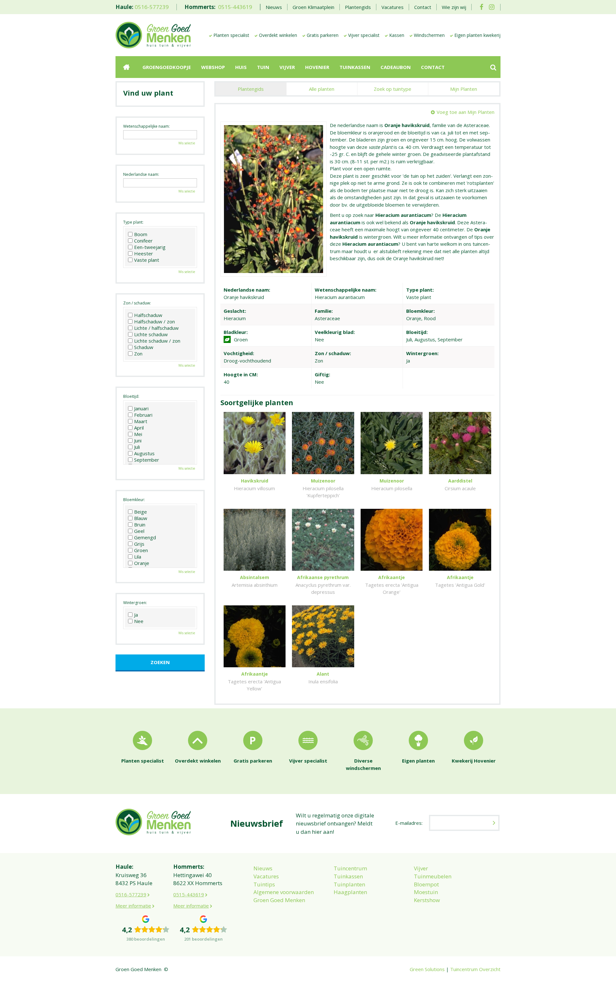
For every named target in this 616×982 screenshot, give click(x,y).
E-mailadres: (409, 823)
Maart (140, 421)
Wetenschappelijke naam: (146, 126)
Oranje (141, 563)
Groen (141, 550)
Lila (137, 556)
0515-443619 (235, 7)
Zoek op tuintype (392, 89)
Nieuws (262, 868)
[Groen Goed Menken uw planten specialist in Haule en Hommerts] (153, 34)
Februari (143, 415)
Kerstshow (427, 900)
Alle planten (321, 89)
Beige (140, 511)
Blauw (140, 518)
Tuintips (264, 884)
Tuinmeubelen (432, 876)
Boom (140, 234)
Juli (137, 447)
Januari (141, 408)
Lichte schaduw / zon (157, 340)
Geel (139, 531)
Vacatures (266, 876)
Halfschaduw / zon (154, 321)
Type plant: (133, 222)
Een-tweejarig (150, 247)
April (139, 427)
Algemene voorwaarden (283, 892)
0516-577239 (152, 7)
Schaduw (143, 347)
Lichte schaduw (151, 334)
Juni (137, 440)
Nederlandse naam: (141, 174)
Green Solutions (427, 969)
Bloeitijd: (131, 396)
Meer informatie (133, 905)
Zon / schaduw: (137, 303)
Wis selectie (186, 143)
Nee (138, 621)
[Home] (126, 67)
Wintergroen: (135, 602)
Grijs (139, 544)
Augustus (144, 453)
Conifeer (143, 240)
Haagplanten (350, 892)
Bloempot (426, 884)
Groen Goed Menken (279, 900)
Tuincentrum (350, 868)
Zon (138, 353)
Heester (143, 253)
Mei (138, 434)
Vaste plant (146, 260)
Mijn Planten (463, 89)
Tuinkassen (348, 876)
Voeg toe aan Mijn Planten (465, 112)
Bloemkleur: (134, 499)
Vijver (421, 868)
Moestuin (426, 892)
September (146, 459)
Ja (136, 614)
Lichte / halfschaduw (156, 328)
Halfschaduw (148, 315)
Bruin (139, 524)
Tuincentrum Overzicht (475, 969)
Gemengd (145, 537)
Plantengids (251, 89)
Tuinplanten (349, 884)
